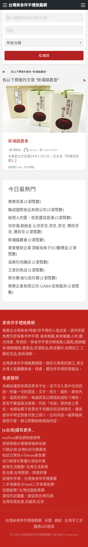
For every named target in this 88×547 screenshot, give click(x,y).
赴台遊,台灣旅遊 (15, 472)
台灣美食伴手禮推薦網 (28, 5)
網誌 (58, 520)
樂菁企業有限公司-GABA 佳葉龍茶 (37, 286)
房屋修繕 (9, 443)
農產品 (17, 150)
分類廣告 (39, 449)
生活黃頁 (41, 466)
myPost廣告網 (14, 437)
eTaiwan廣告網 (33, 455)
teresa (33, 150)
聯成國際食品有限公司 (27, 209)
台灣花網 (46, 496)
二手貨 (37, 484)
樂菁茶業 (15, 201)
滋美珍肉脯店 (19, 262)
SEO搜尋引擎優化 (16, 461)
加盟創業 (33, 490)
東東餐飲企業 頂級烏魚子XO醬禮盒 (38, 247)
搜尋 (45, 55)
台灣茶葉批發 (13, 501)
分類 (48, 520)
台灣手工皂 (74, 520)
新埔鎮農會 (18, 141)
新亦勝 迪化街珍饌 (24, 278)
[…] (14, 160)
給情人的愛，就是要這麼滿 (31, 217)
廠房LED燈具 (44, 526)
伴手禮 (44, 478)
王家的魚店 (17, 270)
